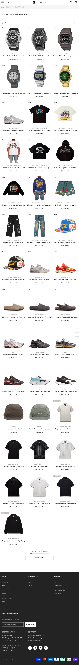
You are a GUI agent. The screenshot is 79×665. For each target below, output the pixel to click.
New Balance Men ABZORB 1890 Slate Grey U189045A (13, 130)
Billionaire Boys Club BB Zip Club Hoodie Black (65, 168)
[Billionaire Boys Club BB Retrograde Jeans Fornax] (39, 226)
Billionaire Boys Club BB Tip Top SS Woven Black (39, 168)
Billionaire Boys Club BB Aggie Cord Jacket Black (13, 205)
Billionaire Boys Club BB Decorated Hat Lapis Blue (65, 242)
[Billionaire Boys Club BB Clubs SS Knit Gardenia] (65, 114)
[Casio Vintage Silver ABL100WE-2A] (39, 76)
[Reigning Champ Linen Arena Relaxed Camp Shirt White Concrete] (65, 449)
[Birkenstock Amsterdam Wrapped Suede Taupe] (13, 300)
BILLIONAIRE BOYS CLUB (39, 128)
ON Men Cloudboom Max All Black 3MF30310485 (65, 392)
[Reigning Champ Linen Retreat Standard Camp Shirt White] (39, 487)
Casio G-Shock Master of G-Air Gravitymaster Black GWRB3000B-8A (39, 56)
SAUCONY (65, 352)
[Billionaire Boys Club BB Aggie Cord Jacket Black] (13, 188)
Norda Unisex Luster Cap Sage (39, 429)
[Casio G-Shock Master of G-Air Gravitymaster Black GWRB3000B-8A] (39, 39)
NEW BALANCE (13, 128)
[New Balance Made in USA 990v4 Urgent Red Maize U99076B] (65, 263)
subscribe (30, 624)
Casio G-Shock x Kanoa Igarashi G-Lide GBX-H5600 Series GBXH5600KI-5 (65, 56)
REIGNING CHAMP (65, 426)
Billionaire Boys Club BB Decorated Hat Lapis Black (14, 280)
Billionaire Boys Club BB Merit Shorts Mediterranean (65, 205)
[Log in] (71, 2)
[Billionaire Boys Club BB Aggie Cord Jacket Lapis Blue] (39, 188)
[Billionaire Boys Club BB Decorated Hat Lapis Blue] (65, 226)
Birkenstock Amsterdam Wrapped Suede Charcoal (39, 317)
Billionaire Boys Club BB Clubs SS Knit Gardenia (65, 130)
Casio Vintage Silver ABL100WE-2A (40, 93)
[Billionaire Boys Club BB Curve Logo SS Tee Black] (39, 114)
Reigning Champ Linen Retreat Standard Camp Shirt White (39, 504)
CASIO (13, 53)
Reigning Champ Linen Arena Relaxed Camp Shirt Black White (39, 466)
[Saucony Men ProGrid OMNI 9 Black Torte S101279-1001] (13, 375)
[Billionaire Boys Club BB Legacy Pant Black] (13, 226)
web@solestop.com (34, 640)
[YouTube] (40, 648)
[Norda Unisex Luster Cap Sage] (39, 412)
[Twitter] (46, 648)
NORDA (13, 426)
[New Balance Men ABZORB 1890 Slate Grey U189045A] (13, 114)
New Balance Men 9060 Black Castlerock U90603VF (39, 354)
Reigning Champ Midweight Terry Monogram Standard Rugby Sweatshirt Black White (13, 541)
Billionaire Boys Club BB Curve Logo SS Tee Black (39, 130)
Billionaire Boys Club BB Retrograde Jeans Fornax (39, 242)
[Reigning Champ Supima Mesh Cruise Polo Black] (65, 487)
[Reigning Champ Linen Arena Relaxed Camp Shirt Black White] (39, 449)
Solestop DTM (40, 635)
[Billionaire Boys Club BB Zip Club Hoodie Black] (65, 151)
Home (2, 7)
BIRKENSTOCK (13, 315)
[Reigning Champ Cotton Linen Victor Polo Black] (13, 449)
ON (39, 389)
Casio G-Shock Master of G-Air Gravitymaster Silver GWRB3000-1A (13, 56)
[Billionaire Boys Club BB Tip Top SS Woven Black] (39, 151)
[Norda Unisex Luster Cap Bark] (13, 412)
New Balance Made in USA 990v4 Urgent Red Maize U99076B (65, 280)
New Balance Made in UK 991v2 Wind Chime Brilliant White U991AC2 (39, 280)
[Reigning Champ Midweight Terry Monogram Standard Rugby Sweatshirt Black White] (13, 524)
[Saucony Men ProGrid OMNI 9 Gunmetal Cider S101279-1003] (65, 337)
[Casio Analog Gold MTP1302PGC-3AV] (65, 76)
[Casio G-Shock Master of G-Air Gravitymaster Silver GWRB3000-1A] (13, 39)
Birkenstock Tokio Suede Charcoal (65, 317)
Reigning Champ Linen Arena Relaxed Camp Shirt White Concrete (65, 466)
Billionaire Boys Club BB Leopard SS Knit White (14, 168)
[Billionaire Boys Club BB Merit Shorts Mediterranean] (65, 188)
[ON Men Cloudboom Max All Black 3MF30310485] (65, 375)
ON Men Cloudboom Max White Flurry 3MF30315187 (39, 392)
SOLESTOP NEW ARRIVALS (15, 7)
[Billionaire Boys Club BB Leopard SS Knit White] (13, 151)
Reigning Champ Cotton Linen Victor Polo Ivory (65, 429)
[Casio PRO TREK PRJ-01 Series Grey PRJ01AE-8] (13, 76)
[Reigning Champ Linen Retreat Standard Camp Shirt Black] (13, 487)
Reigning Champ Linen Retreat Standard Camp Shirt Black (13, 504)
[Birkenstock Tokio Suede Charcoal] (65, 300)
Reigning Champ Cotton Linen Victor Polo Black (13, 466)
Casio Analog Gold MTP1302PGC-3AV (65, 93)
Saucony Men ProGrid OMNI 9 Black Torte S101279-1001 (13, 392)
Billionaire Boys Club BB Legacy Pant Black (13, 242)
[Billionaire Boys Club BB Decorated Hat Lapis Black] (13, 263)
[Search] (8, 2)
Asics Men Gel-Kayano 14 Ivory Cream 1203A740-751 (13, 354)
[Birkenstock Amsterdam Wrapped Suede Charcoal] (39, 300)
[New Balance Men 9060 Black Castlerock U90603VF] (39, 337)
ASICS (13, 352)
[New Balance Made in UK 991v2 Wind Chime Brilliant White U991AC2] (39, 263)
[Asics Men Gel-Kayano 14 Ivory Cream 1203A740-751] (13, 337)
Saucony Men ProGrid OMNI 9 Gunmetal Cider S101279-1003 (65, 354)
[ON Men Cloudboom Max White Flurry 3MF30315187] (39, 375)
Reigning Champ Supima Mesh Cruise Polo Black (65, 504)
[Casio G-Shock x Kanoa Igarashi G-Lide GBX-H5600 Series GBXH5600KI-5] (65, 39)
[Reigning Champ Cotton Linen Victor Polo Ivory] (65, 412)
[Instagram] (35, 648)
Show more (39, 557)
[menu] (2, 2)
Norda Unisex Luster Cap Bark (13, 429)
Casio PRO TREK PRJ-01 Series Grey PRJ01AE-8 (13, 93)
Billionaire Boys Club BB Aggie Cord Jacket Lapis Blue (39, 205)
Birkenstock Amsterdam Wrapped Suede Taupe (13, 317)
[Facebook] (30, 648)
